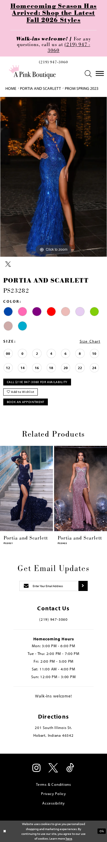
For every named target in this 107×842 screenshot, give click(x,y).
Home (10, 88)
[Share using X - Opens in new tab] (8, 264)
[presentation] (26, 488)
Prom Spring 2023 (81, 88)
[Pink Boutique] (32, 72)
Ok (102, 831)
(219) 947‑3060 (53, 62)
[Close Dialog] (4, 831)
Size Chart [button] (90, 341)
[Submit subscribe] (83, 586)
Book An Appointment (25, 402)
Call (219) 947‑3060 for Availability (37, 382)
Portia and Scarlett (40, 88)
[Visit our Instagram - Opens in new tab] (36, 768)
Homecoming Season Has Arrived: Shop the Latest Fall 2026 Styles (53, 13)
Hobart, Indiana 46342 (53, 735)
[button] (88, 74)
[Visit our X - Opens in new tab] (53, 768)
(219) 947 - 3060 (69, 47)
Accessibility (53, 803)
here (69, 838)
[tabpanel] (53, 177)
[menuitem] (53, 63)
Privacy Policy (53, 793)
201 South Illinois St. (53, 727)
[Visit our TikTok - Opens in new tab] (70, 768)
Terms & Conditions (53, 784)
